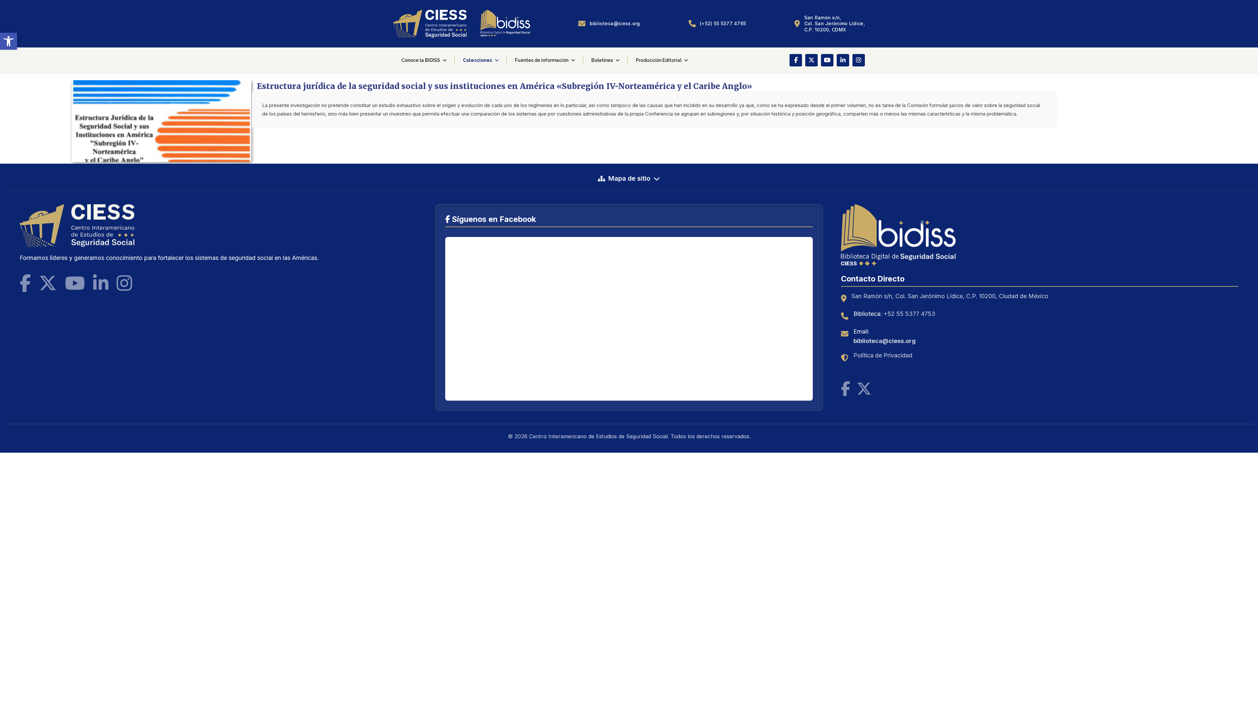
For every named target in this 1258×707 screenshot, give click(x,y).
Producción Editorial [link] (658, 60)
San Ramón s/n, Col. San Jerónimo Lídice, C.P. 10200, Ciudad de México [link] (949, 296)
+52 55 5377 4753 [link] (909, 313)
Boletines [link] (602, 60)
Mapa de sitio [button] (629, 178)
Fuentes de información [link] (541, 60)
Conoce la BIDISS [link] (420, 60)
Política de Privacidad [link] (882, 355)
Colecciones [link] (477, 60)
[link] (8, 41)
